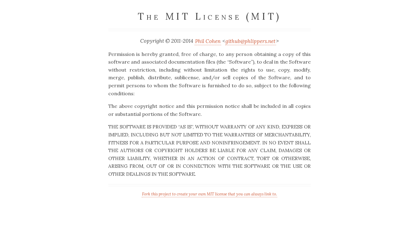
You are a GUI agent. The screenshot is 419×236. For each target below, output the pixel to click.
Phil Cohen (208, 40)
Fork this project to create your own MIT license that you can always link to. (209, 194)
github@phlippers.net (250, 40)
